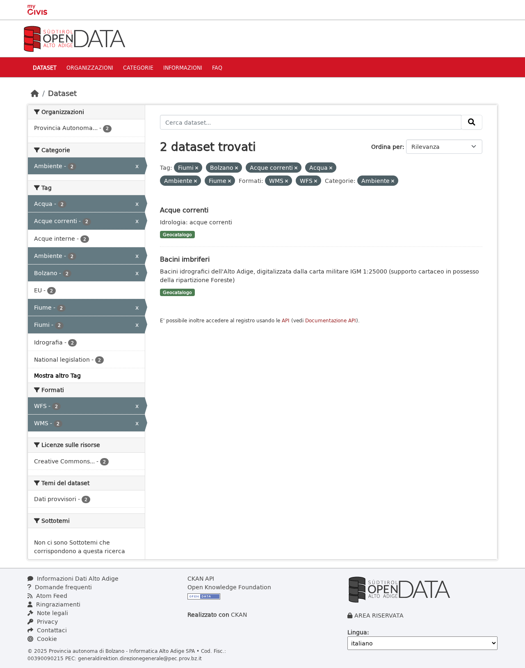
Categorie (138, 67)
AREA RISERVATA (379, 615)
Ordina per (386, 146)
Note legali (51, 613)
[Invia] (471, 122)
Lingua (357, 632)
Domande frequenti (62, 587)
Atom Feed (50, 595)
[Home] (35, 93)
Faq (217, 67)
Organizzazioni (89, 67)
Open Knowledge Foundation (229, 587)
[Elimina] (196, 167)
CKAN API (200, 578)
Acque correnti (184, 210)
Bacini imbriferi (185, 259)
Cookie (46, 638)
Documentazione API (330, 320)
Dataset (45, 67)
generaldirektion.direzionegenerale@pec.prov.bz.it (140, 658)
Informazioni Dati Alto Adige (77, 578)
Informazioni (182, 67)
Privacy (46, 621)
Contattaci (51, 630)
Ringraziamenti (57, 604)
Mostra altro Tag (57, 375)
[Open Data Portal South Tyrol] (74, 38)
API (286, 320)
